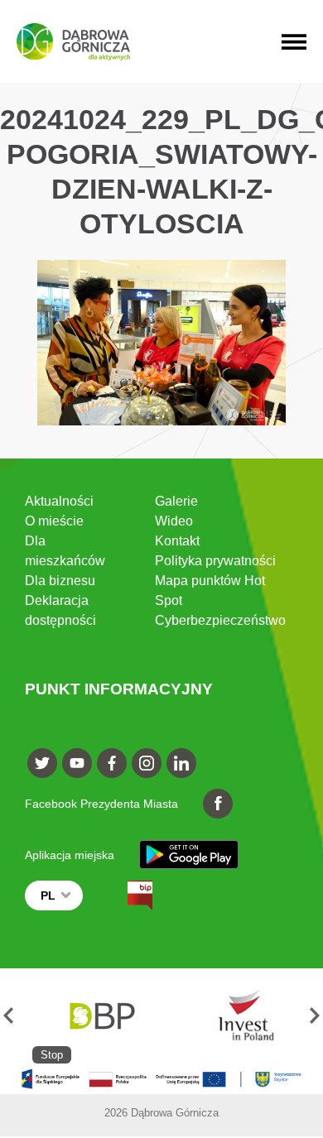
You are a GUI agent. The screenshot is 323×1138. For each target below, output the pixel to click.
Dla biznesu (60, 581)
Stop (52, 1055)
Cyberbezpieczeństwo (220, 620)
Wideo (174, 521)
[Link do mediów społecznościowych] (42, 763)
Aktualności (59, 501)
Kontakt (177, 541)
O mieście (54, 521)
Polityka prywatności (215, 561)
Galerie (176, 501)
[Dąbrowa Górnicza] (73, 41)
